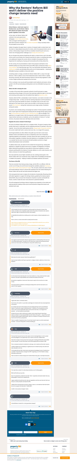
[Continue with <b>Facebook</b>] (26, 424)
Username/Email (12, 430)
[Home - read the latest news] (34, 2)
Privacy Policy (63, 452)
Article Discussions (55, 452)
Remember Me (12, 434)
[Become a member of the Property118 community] (62, 13)
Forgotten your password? (21, 434)
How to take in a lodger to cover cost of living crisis (55, 441)
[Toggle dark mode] (62, 2)
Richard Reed (17, 17)
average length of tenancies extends (42, 128)
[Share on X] (49, 192)
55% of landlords (16, 105)
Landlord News (11, 24)
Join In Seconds (35, 418)
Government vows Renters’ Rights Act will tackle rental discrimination (64, 36)
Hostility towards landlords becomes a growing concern (64, 59)
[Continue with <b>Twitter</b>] (32, 424)
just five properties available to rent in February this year (24, 113)
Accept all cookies (64, 457)
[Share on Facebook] (46, 192)
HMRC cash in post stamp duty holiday (19, 441)
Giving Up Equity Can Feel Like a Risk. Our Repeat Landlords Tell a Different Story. (64, 70)
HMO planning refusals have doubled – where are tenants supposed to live (64, 78)
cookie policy (18, 459)
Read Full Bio (41, 232)
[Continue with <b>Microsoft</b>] (35, 424)
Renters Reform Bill (23, 24)
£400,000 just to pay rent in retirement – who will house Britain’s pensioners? (64, 44)
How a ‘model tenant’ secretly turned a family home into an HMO (64, 52)
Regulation (17, 24)
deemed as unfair (43, 95)
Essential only (55, 457)
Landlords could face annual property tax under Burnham (64, 85)
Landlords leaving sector (15, 195)
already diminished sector (38, 52)
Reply (50, 228)
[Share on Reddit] (51, 192)
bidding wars (12, 69)
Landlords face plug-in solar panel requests (64, 92)
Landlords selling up (25, 195)
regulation (31, 195)
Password (25, 430)
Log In (45, 432)
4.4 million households (32, 42)
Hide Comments (21, 198)
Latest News (54, 449)
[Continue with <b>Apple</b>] (29, 424)
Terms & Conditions (64, 449)
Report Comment (44, 228)
